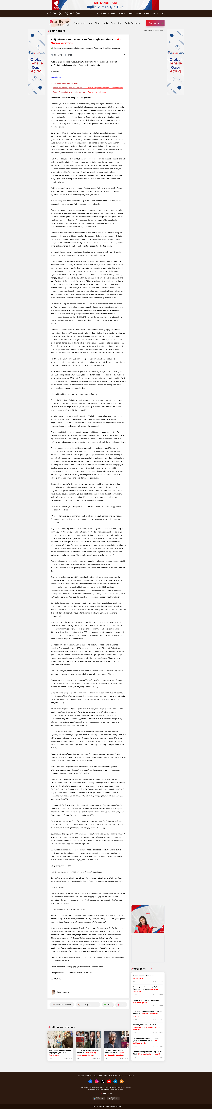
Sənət (130, 13)
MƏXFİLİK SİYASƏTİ (126, 1076)
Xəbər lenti (139, 968)
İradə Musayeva (63, 992)
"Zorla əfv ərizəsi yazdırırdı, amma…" (88, 88)
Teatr (97, 23)
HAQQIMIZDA (83, 1076)
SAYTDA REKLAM (110, 1076)
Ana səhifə (148, 31)
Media (105, 23)
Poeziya (105, 13)
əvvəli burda (56, 77)
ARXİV (99, 1076)
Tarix (113, 23)
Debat (139, 13)
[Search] (163, 14)
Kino (91, 23)
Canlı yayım (154, 23)
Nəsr (113, 13)
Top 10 (155, 13)
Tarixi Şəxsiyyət (132, 23)
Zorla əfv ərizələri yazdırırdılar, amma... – (79, 92)
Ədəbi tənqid (79, 23)
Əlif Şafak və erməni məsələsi (65, 83)
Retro (120, 23)
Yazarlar (121, 13)
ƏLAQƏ (93, 1076)
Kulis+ (147, 13)
